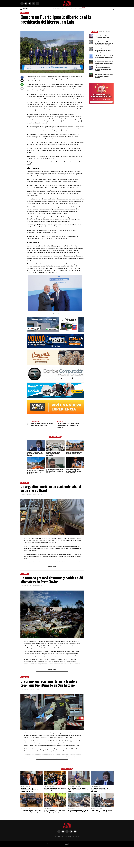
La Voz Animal (73, 9)
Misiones (76, 745)
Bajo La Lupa (65, 9)
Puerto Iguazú (63, 417)
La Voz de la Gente (55, 9)
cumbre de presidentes (45, 417)
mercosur (55, 417)
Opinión (81, 8)
